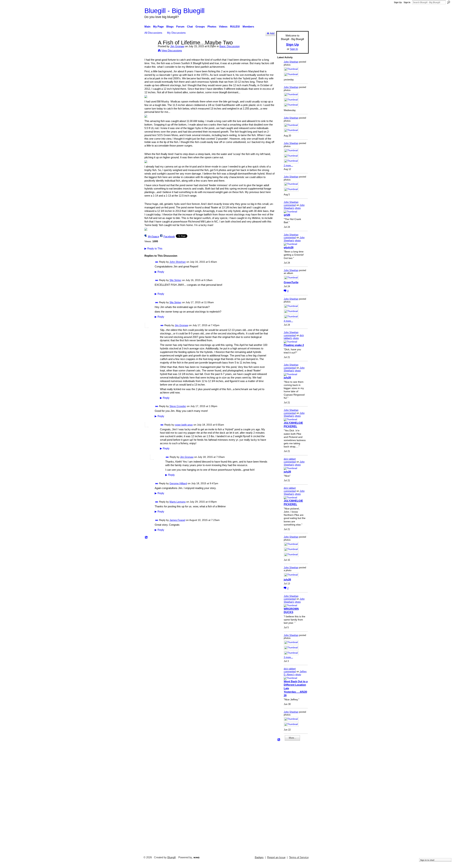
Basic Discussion (229, 46)
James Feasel (177, 520)
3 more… (288, 657)
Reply (159, 271)
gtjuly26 (288, 247)
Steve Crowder (178, 406)
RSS (146, 537)
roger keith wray (184, 424)
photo (298, 208)
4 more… (288, 321)
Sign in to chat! (427, 860)
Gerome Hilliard (178, 483)
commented (290, 205)
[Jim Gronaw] (150, 49)
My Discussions (176, 32)
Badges (259, 857)
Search (448, 2)
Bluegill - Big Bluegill (174, 10)
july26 (287, 377)
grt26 (287, 214)
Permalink (156, 262)
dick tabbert (290, 459)
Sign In (407, 2)
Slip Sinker (175, 280)
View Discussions (171, 50)
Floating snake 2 (294, 345)
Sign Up (398, 2)
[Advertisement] (287, 797)
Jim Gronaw (177, 46)
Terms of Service (299, 857)
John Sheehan (178, 262)
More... (292, 737)
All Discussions (153, 32)
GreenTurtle (291, 282)
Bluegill (171, 857)
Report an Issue (276, 857)
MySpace (153, 236)
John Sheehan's (294, 206)
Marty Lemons (178, 501)
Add (272, 33)
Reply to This (153, 248)
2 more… (288, 165)
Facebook (169, 236)
